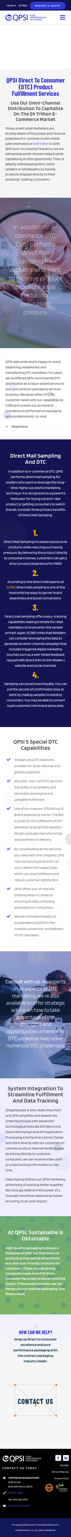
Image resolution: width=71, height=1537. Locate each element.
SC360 (10, 587)
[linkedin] (66, 1458)
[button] (35, 426)
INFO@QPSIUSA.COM (18, 1505)
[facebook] (58, 1458)
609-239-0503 (15, 1492)
